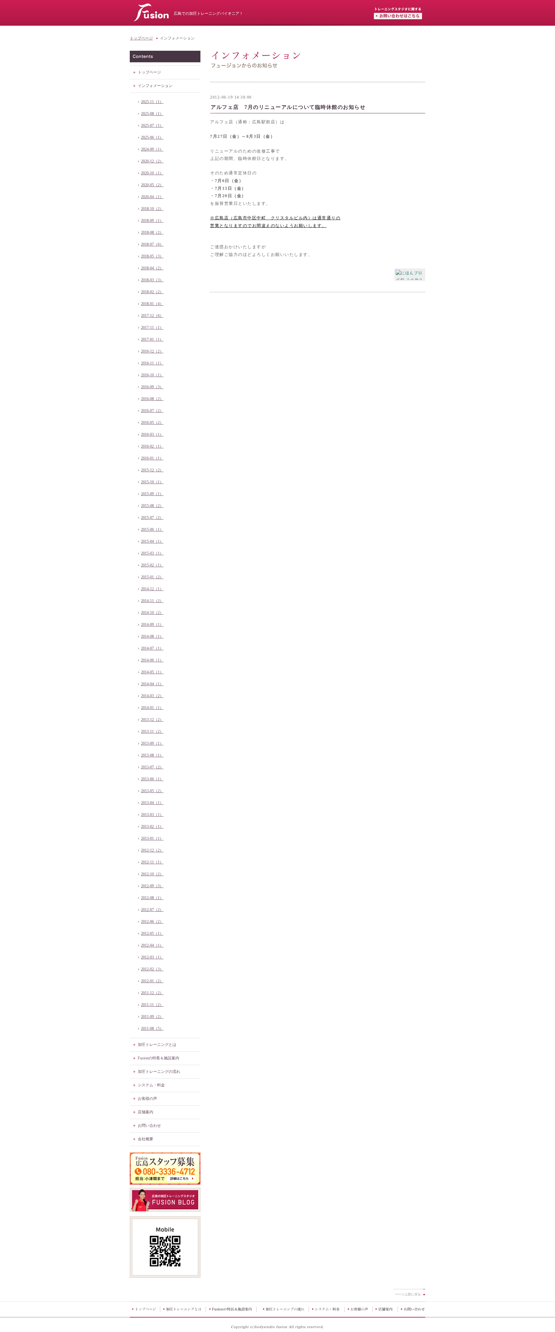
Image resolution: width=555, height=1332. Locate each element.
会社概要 (145, 1139)
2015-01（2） (152, 577)
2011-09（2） (152, 1016)
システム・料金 (151, 1085)
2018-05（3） (152, 256)
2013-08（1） (152, 755)
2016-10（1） (152, 375)
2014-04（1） (152, 684)
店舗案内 (145, 1112)
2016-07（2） (152, 410)
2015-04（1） (152, 541)
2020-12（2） (152, 161)
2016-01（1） (152, 458)
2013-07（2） (152, 767)
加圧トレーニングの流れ (159, 1071)
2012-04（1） (152, 945)
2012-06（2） (152, 921)
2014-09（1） (152, 624)
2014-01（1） (152, 707)
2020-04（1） (152, 197)
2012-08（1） (152, 898)
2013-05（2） (152, 791)
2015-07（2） (152, 517)
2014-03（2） (152, 696)
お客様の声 (147, 1098)
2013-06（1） (152, 779)
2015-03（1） (152, 553)
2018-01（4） (152, 304)
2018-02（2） (152, 292)
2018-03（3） (152, 280)
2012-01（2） (152, 981)
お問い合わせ (149, 1125)
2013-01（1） (152, 838)
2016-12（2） (152, 351)
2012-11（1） (152, 862)
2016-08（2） (152, 399)
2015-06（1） (152, 529)
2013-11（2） (152, 731)
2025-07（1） (152, 125)
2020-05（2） (152, 185)
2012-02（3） (152, 969)
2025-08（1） (152, 113)
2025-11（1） (152, 102)
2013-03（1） (152, 814)
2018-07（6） (152, 244)
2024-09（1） (152, 149)
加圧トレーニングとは (157, 1044)
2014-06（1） (152, 660)
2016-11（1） (152, 363)
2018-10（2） (152, 208)
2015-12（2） (152, 470)
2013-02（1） (152, 826)
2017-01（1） (152, 339)
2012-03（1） (152, 957)
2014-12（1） (152, 589)
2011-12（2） (152, 993)
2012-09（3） (152, 886)
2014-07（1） (152, 648)
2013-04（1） (152, 803)
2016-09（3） (152, 387)
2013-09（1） (152, 743)
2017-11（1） (152, 327)
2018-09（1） (152, 220)
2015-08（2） (152, 506)
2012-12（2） (152, 850)
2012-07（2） (152, 909)
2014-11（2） (152, 601)
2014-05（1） (152, 672)
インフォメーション (155, 85)
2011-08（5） (152, 1028)
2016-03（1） (152, 434)
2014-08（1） (152, 636)
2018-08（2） (152, 232)
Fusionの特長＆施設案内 (158, 1058)
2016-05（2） (152, 422)
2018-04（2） (152, 268)
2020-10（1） (152, 173)
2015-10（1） (152, 482)
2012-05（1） (152, 933)
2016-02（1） (152, 446)
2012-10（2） (152, 874)
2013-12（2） (152, 719)
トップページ (141, 38)
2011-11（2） (152, 1005)
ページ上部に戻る (408, 1294)
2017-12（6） (152, 315)
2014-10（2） (152, 612)
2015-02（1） (152, 565)
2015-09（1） (152, 494)
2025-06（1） (152, 137)
